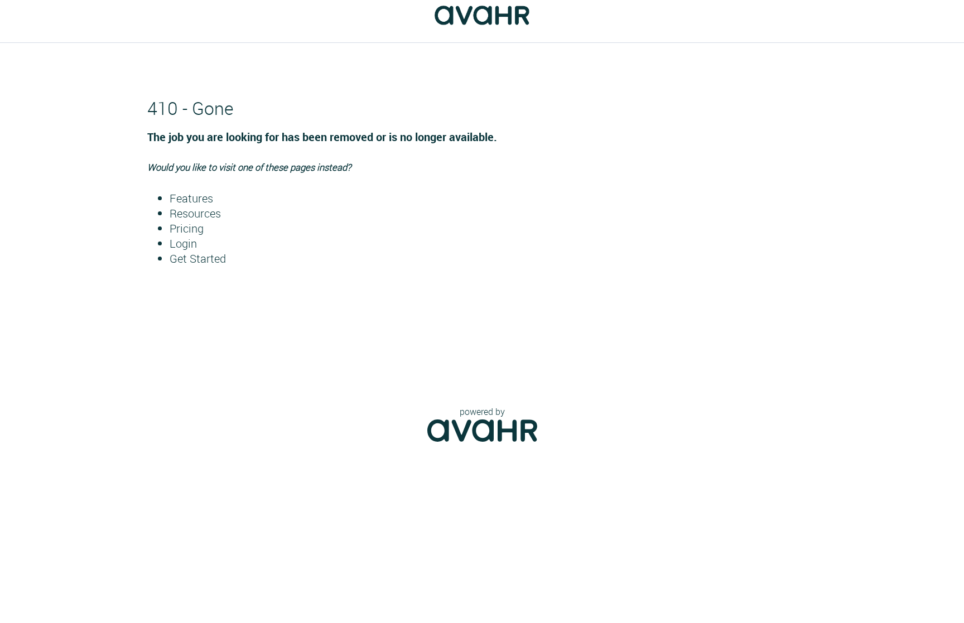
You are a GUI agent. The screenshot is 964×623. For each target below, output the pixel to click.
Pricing (187, 228)
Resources (195, 213)
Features (191, 198)
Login (183, 243)
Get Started (198, 258)
